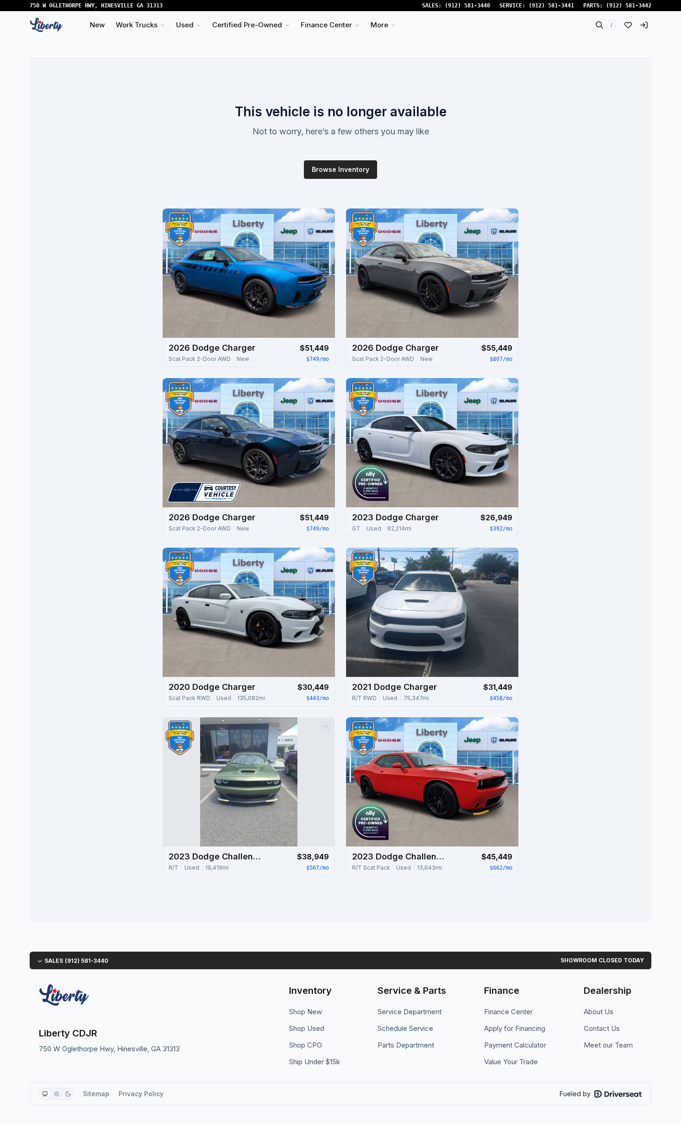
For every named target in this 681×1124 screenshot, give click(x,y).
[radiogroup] (56, 1093)
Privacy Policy (141, 1094)
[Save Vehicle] (325, 217)
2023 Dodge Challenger (215, 856)
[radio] (44, 1093)
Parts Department (406, 1045)
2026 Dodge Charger (212, 348)
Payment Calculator (515, 1045)
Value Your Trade (511, 1061)
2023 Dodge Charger (395, 517)
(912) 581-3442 (628, 5)
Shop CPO (305, 1045)
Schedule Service (405, 1028)
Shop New (305, 1011)
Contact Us (602, 1028)
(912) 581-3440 (467, 5)
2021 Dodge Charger (394, 687)
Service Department (409, 1011)
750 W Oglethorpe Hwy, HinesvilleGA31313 (96, 5)
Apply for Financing (514, 1028)
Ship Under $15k (314, 1061)
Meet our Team (608, 1045)
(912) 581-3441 (551, 5)
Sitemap (96, 1094)
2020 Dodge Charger (212, 687)
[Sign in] (644, 25)
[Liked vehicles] (628, 25)
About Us (598, 1011)
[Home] (46, 25)
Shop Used (306, 1028)
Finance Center (508, 1011)
